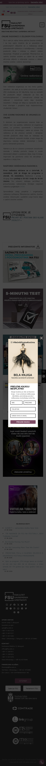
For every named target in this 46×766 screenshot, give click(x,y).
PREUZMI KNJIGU (23, 422)
